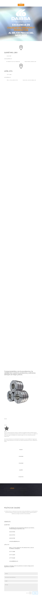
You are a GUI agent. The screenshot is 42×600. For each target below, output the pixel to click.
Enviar (35, 593)
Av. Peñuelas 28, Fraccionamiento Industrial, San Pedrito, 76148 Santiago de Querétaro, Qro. (21, 528)
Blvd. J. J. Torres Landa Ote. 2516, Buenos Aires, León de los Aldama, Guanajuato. (21, 548)
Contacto (21, 4)
